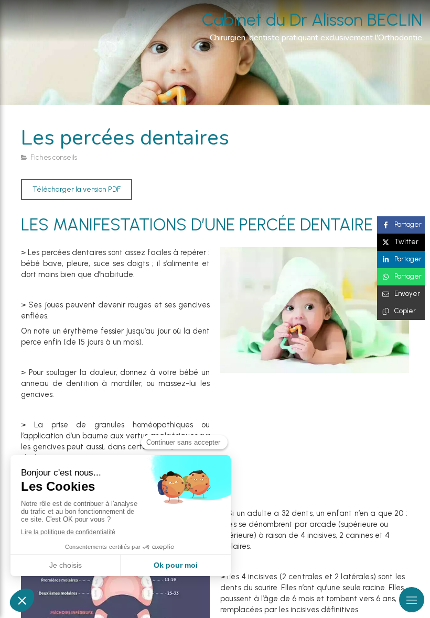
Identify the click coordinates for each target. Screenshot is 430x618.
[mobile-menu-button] (412, 600)
